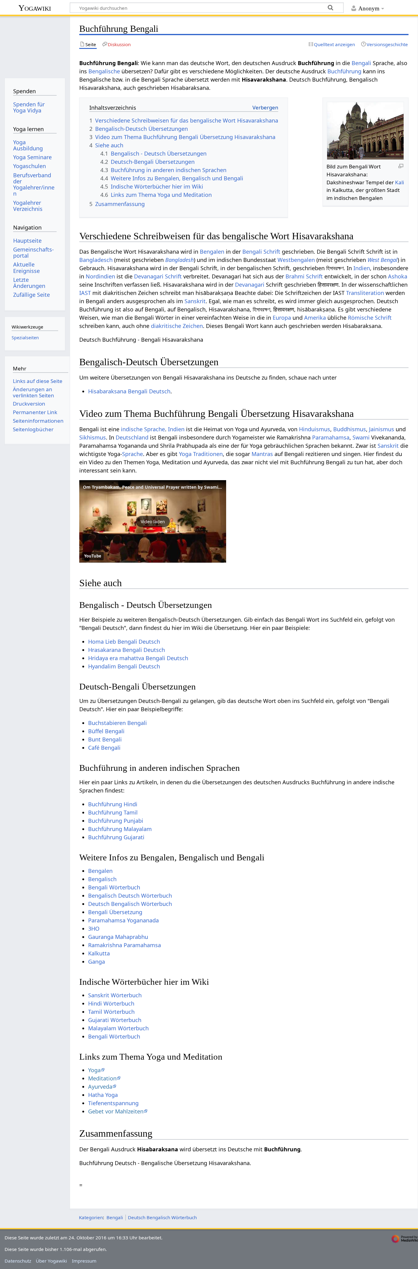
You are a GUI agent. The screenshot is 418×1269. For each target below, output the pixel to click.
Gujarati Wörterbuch (114, 1020)
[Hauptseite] (34, 45)
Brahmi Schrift (304, 276)
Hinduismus (314, 429)
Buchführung (344, 71)
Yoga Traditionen (201, 454)
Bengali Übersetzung (115, 912)
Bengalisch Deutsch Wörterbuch (130, 895)
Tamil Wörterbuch (111, 1011)
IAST (85, 292)
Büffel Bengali (106, 731)
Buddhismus (349, 429)
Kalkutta (99, 953)
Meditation (102, 1078)
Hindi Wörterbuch (111, 1003)
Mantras (262, 454)
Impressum (84, 1261)
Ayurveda (100, 1086)
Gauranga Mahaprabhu (118, 936)
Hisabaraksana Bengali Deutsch (129, 391)
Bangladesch (96, 259)
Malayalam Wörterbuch (118, 1028)
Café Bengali (104, 747)
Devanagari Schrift (158, 276)
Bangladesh (179, 259)
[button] (152, 521)
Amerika (315, 317)
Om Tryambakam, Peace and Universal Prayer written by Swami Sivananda (162, 487)
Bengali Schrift (261, 251)
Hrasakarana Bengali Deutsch (126, 649)
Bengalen (212, 251)
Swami (361, 437)
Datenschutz (18, 1261)
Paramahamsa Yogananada (123, 920)
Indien (361, 268)
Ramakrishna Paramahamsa (124, 945)
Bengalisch (102, 879)
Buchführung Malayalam (120, 829)
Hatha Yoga (103, 1094)
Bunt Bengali (105, 739)
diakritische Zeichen (177, 325)
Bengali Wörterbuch (114, 887)
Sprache (132, 454)
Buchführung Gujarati (116, 837)
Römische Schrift (370, 317)
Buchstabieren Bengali (117, 722)
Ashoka (397, 276)
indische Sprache (143, 429)
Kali (399, 182)
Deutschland (132, 437)
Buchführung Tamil (113, 812)
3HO (93, 928)
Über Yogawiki (51, 1261)
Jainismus (381, 429)
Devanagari (249, 284)
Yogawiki (34, 8)
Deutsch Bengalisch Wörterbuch (130, 903)
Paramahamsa (330, 437)
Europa (282, 317)
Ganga (96, 961)
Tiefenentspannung (113, 1103)
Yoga (94, 1070)
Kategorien (91, 1217)
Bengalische (104, 71)
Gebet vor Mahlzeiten (116, 1111)
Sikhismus (92, 437)
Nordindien (100, 276)
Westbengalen (296, 259)
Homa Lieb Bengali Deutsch (124, 641)
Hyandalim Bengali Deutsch (124, 666)
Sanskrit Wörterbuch (115, 995)
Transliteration (365, 292)
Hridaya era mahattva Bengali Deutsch (138, 658)
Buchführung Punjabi (115, 820)
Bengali (361, 63)
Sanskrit (195, 301)
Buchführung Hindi (112, 804)
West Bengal (382, 259)
